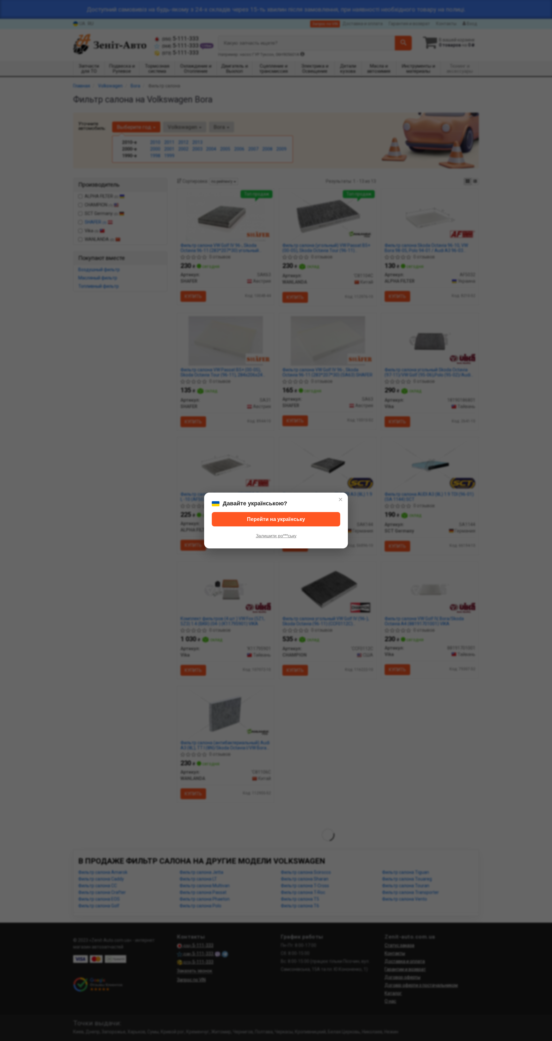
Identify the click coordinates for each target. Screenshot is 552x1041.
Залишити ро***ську (276, 535)
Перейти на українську (276, 519)
